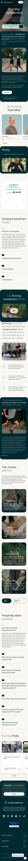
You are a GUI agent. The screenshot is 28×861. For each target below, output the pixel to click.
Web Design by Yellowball (21, 857)
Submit (14, 794)
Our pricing (7, 92)
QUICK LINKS (5, 846)
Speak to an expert (17, 600)
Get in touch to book (9, 98)
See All (14, 775)
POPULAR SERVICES (7, 835)
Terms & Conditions (13, 853)
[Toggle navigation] (25, 2)
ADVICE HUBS (5, 841)
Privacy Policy (5, 853)
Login (20, 2)
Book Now (5, 600)
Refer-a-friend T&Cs (22, 853)
